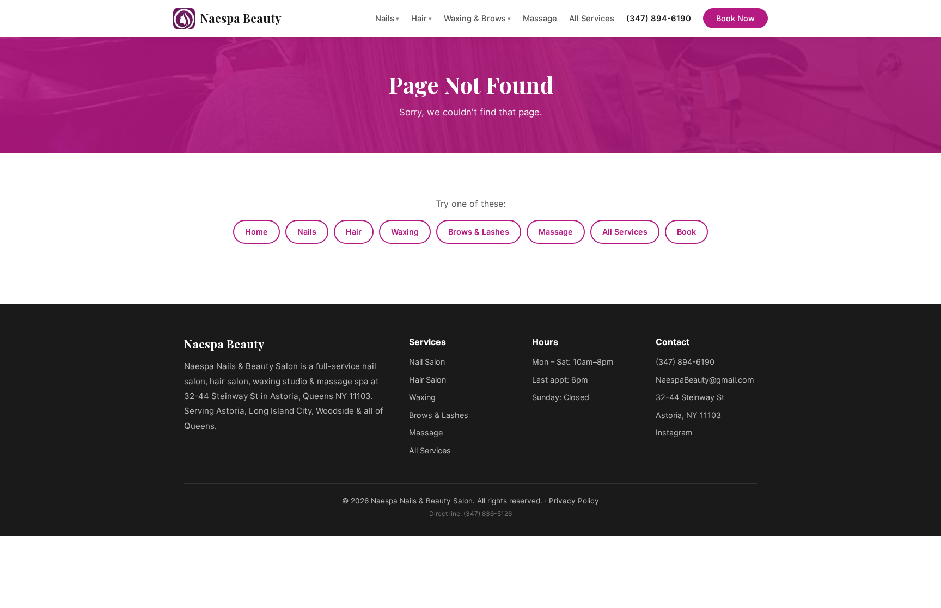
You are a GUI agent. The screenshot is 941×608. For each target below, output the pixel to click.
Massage (540, 18)
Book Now (735, 18)
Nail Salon (427, 361)
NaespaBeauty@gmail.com (705, 379)
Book (686, 231)
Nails (387, 18)
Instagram (674, 432)
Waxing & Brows (477, 18)
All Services (591, 18)
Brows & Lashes (478, 231)
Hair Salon (427, 379)
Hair (421, 18)
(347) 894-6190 (658, 18)
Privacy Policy (574, 500)
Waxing (405, 231)
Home (256, 231)
